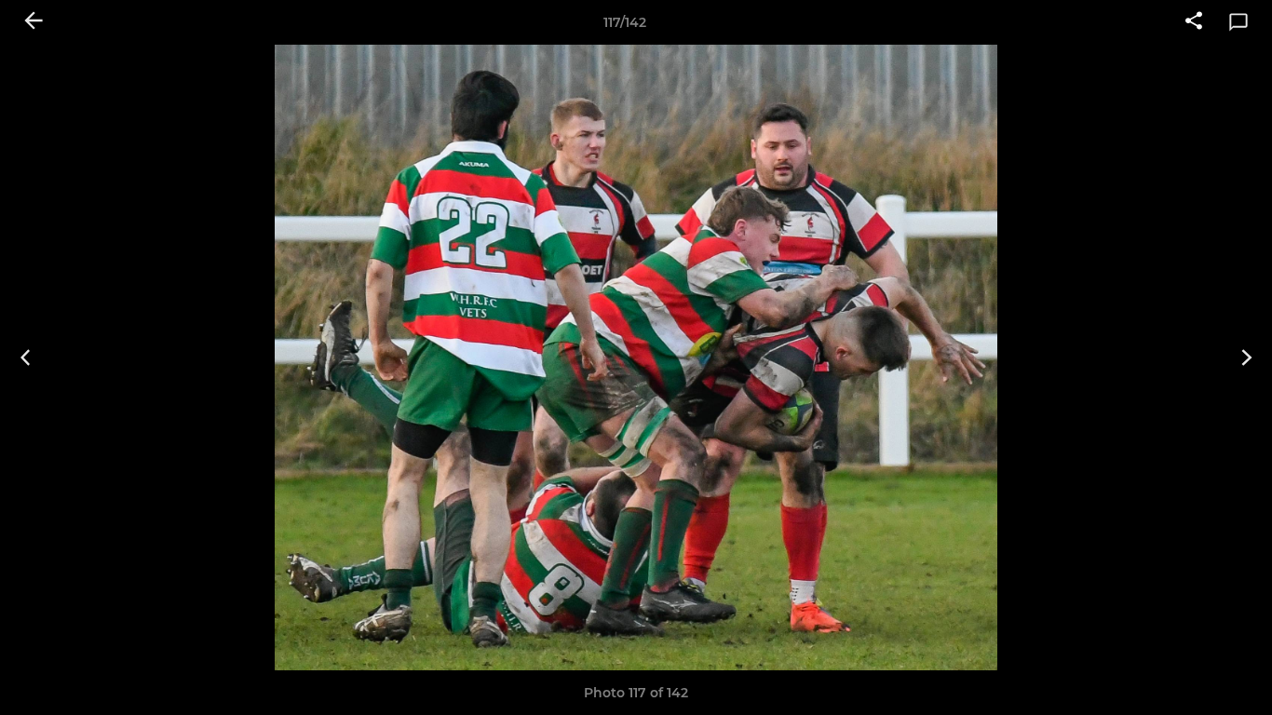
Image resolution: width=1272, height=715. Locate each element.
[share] (1194, 22)
